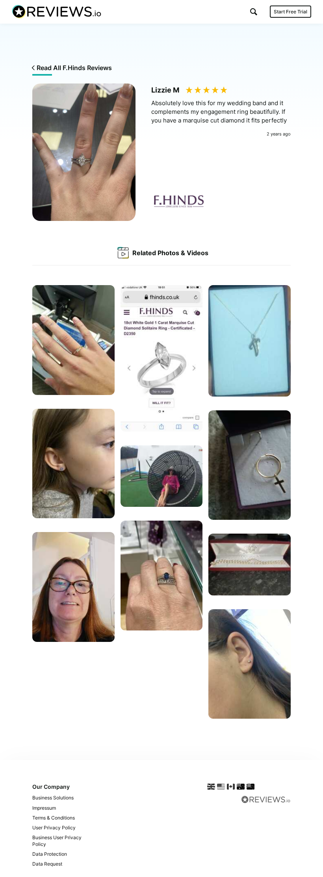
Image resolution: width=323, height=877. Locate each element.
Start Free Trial (290, 12)
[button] (253, 12)
